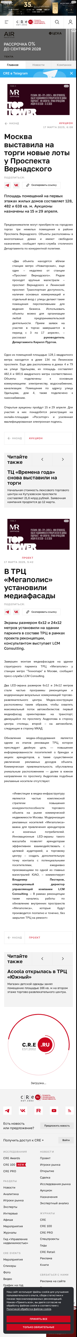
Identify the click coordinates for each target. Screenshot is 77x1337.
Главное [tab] (12, 63)
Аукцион (63, 119)
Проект (27, 567)
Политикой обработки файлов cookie (29, 1308)
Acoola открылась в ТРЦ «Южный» (31, 998)
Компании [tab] (61, 63)
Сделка (29, 1079)
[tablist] (37, 63)
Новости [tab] (37, 63)
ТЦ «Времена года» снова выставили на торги (32, 483)
